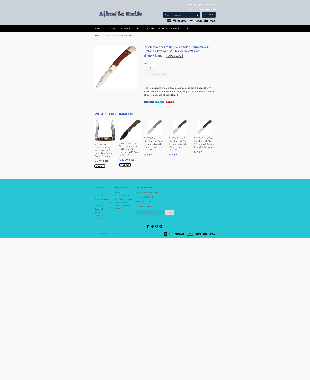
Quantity (148, 63)
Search (97, 192)
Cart (210, 15)
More (189, 29)
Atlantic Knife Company (109, 233)
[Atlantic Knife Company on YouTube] (160, 227)
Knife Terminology (102, 202)
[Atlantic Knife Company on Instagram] (156, 227)
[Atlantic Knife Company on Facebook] (148, 227)
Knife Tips (98, 206)
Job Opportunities (123, 199)
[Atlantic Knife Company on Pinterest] (152, 227)
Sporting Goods (156, 29)
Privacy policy (121, 202)
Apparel (111, 29)
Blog (117, 192)
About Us (98, 195)
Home (97, 29)
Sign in (193, 9)
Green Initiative (101, 199)
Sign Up (169, 212)
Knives (125, 29)
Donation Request (123, 195)
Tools (138, 29)
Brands (175, 29)
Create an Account (207, 9)
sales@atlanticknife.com (153, 192)
